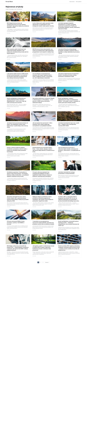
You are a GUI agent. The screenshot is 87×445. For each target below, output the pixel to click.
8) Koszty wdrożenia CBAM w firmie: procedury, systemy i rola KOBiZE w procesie (16, 223)
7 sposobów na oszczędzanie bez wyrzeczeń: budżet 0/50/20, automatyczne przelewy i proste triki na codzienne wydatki (43, 223)
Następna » (47, 262)
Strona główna (78, 1)
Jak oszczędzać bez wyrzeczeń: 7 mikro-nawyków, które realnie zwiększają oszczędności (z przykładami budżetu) (43, 124)
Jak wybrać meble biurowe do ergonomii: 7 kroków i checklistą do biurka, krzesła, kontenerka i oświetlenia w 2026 (68, 75)
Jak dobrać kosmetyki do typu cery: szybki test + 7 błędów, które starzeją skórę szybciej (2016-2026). (68, 124)
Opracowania (72, 1)
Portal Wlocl (9, 1)
